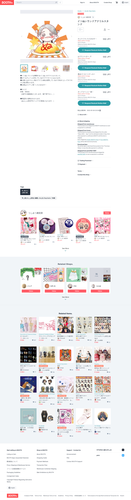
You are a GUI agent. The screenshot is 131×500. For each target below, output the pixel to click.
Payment (82, 164)
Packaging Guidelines (13, 472)
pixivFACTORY (81, 154)
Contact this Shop (83, 174)
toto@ (98, 286)
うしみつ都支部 (35, 213)
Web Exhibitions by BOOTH (45, 472)
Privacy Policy (69, 495)
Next (71, 36)
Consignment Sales (13, 476)
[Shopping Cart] (116, 2)
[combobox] (36, 2)
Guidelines (61, 495)
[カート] (93, 17)
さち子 (29, 286)
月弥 (74, 286)
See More (65, 297)
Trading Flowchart (85, 160)
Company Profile (28, 495)
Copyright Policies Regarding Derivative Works (19, 481)
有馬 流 (52, 286)
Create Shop (108, 2)
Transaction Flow (42, 465)
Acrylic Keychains (89, 11)
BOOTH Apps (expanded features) (18, 458)
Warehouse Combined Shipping (46, 469)
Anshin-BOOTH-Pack (93, 139)
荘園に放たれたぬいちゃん (101, 236)
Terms (80, 171)
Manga (22, 234)
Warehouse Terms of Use (49, 495)
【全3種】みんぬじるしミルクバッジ (47, 237)
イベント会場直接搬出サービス (16, 469)
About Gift (83, 114)
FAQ (68, 458)
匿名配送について (12, 461)
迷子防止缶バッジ (81, 238)
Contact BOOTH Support (74, 461)
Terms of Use (38, 495)
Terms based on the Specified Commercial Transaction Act (103, 495)
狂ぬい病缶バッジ (62, 236)
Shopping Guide (42, 458)
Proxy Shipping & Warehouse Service (18, 465)
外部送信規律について (80, 495)
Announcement (71, 454)
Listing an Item (11, 454)
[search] (56, 2)
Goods (80, 11)
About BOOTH (94, 2)
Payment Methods (42, 461)
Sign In (82, 2)
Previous (21, 36)
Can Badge (42, 234)
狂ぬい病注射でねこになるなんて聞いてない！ (28, 239)
